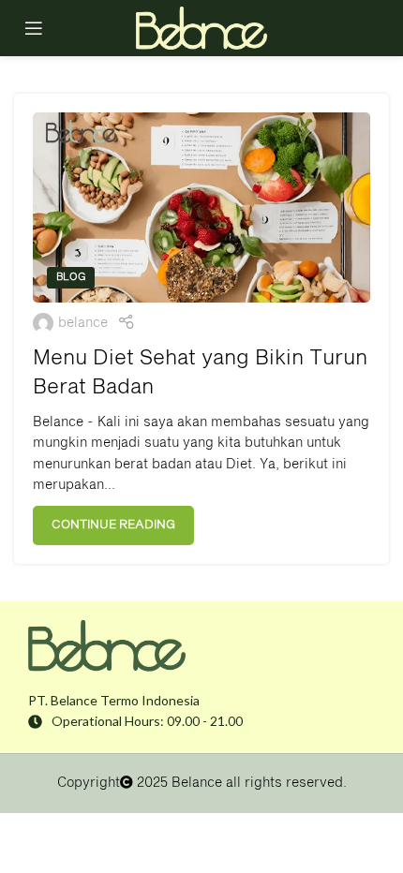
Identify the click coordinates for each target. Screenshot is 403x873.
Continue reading (113, 525)
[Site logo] (201, 28)
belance (83, 323)
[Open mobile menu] (34, 28)
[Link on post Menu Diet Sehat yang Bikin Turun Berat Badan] (201, 207)
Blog (70, 277)
